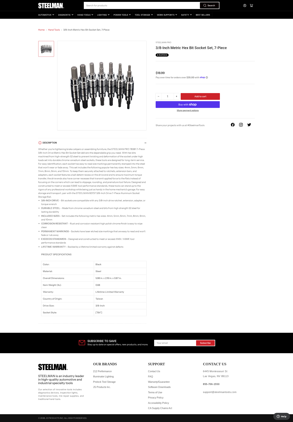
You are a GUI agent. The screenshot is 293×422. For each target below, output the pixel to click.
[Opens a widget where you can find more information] (281, 416)
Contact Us (154, 371)
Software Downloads (159, 387)
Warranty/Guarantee (159, 382)
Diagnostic (64, 15)
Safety (185, 15)
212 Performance (102, 371)
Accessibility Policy (158, 403)
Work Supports (165, 15)
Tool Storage (142, 15)
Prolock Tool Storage (104, 382)
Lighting (102, 15)
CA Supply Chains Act (160, 408)
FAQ (150, 376)
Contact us (214, 364)
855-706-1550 (211, 384)
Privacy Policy (155, 397)
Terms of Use (155, 392)
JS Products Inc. (102, 387)
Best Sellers (203, 15)
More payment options (188, 110)
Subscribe (205, 342)
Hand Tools (83, 15)
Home (41, 29)
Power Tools (121, 15)
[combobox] (151, 5)
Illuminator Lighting (103, 376)
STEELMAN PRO (163, 42)
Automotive (44, 15)
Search (211, 5)
